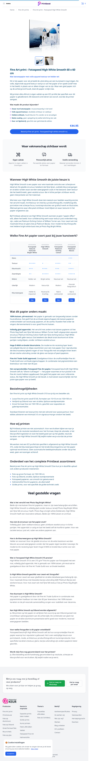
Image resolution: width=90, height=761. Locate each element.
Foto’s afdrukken (26, 727)
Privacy (74, 711)
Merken (57, 722)
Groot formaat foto (20, 404)
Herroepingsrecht (78, 718)
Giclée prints (17, 484)
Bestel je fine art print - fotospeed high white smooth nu (44, 131)
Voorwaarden (77, 715)
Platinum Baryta (43, 224)
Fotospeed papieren (20, 479)
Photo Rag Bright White (51, 226)
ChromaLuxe (7, 715)
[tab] (39, 60)
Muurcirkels (7, 732)
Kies (32, 300)
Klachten (75, 722)
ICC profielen (59, 729)
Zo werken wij (60, 715)
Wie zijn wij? (59, 718)
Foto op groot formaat (21, 474)
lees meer (34, 749)
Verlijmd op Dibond (20, 401)
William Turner (51, 221)
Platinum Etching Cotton (32, 221)
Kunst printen (25, 723)
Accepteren (10, 754)
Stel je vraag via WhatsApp (55, 683)
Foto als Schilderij (43, 718)
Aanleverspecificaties (62, 711)
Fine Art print (7, 711)
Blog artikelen (60, 725)
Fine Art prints (23, 10)
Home (12, 10)
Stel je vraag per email (74, 683)
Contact (57, 732)
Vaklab (22, 730)
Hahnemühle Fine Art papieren (25, 482)
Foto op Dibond (18, 476)
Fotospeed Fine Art (27, 734)
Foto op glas (7, 735)
